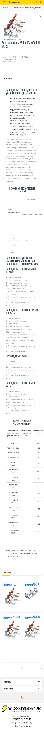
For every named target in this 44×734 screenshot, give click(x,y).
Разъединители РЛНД (30, 582)
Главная (5, 8)
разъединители (24, 553)
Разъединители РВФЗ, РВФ (11, 40)
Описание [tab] (7, 79)
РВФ (8, 556)
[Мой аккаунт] (41, 2)
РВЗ (35, 553)
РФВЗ (18, 556)
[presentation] (41, 668)
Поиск (36, 2)
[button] (40, 16)
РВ (32, 553)
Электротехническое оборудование (27, 8)
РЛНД (12, 556)
